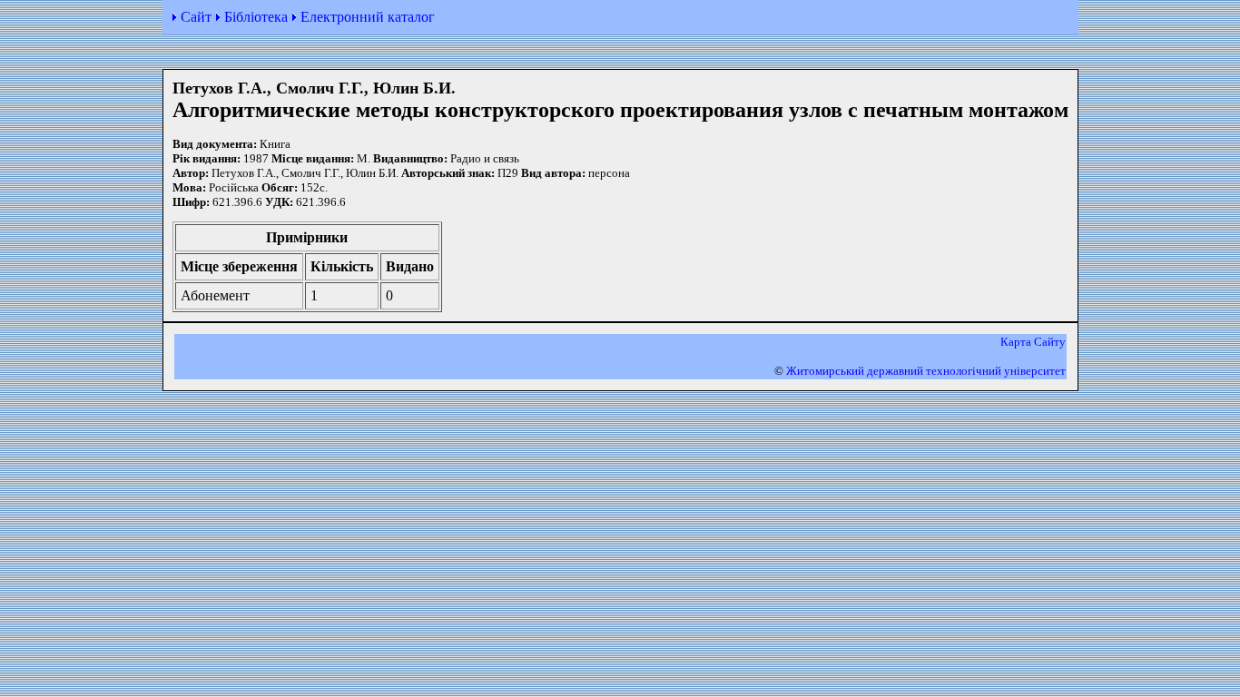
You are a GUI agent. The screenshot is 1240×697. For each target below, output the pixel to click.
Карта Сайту (1033, 341)
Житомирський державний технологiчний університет (926, 371)
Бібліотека (256, 17)
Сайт (196, 17)
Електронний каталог (367, 17)
